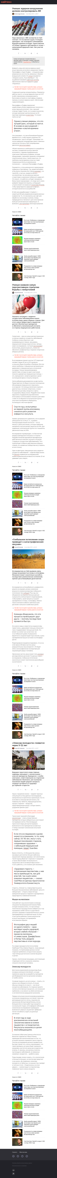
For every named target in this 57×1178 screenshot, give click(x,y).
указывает (37, 171)
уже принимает (24, 204)
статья (30, 76)
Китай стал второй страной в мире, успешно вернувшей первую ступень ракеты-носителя (28, 88)
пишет (26, 848)
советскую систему (33, 80)
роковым (41, 654)
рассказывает (37, 346)
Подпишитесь (27, 62)
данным (16, 454)
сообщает (26, 593)
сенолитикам (16, 818)
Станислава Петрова (37, 185)
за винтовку (30, 115)
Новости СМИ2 (16, 212)
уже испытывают (24, 145)
